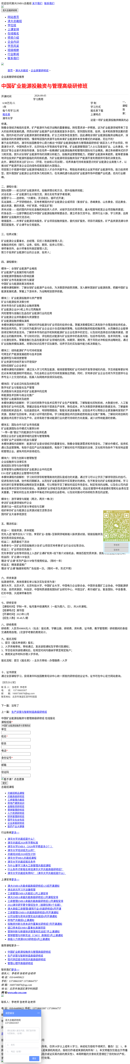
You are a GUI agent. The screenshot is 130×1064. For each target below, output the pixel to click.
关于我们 (37, 3)
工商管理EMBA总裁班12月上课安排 (28, 893)
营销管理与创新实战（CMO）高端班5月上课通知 (35, 935)
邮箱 (4, 765)
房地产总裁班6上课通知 (21, 920)
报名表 (6, 114)
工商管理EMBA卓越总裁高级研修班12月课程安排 (35, 901)
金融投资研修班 (16, 806)
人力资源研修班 (16, 813)
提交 (5, 783)
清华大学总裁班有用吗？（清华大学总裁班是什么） (37, 873)
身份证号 (7, 757)
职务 (4, 743)
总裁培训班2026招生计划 (22, 854)
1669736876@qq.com (23, 693)
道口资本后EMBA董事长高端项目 (27, 927)
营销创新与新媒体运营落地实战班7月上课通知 (34, 931)
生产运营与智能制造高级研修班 (29, 712)
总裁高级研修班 (16, 796)
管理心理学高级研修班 (20, 963)
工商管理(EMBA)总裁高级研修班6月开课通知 (33, 912)
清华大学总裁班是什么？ (22, 839)
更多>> (15, 832)
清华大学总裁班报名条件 (22, 861)
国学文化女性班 (16, 820)
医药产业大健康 (16, 826)
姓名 (4, 736)
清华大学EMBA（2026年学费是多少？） (30, 846)
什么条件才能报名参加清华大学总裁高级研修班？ (35, 869)
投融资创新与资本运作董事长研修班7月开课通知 (35, 924)
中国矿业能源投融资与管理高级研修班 (29, 952)
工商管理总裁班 (16, 800)
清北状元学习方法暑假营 (22, 889)
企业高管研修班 (40, 70)
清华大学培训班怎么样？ (22, 850)
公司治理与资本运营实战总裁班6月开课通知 (32, 916)
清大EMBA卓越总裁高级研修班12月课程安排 (33, 897)
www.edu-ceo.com (17, 992)
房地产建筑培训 (16, 803)
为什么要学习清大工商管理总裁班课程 (29, 865)
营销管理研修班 (16, 810)
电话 (4, 750)
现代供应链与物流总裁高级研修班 (27, 959)
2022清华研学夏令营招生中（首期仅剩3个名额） (35, 905)
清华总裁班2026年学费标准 (23, 842)
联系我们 (49, 3)
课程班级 (7, 722)
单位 (4, 729)
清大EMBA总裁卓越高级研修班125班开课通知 (33, 886)
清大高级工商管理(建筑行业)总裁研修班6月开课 (34, 908)
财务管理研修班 (16, 816)
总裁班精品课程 (16, 793)
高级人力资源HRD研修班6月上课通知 (29, 939)
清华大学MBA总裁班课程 (22, 858)
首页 (10, 70)
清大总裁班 (21, 70)
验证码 (5, 772)
